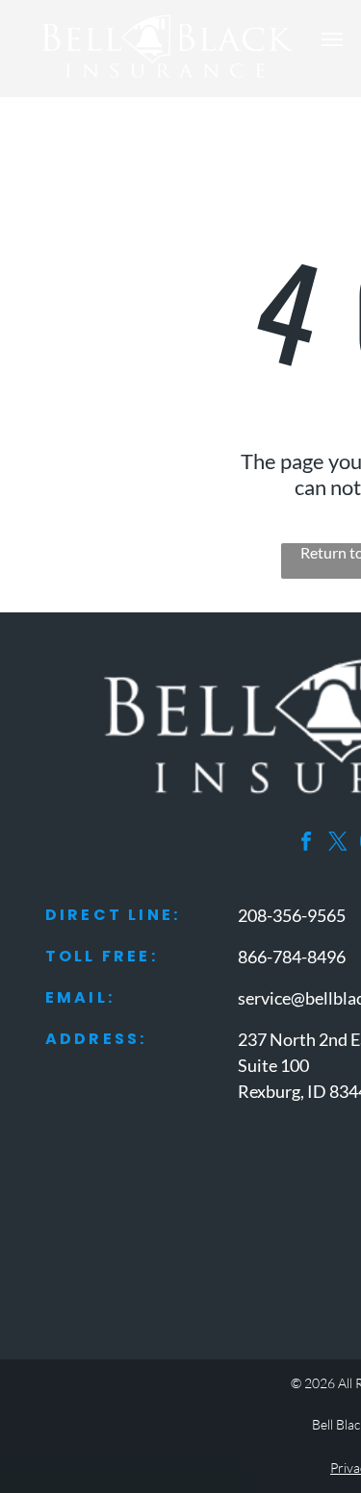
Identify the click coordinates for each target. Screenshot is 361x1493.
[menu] (332, 39)
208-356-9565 (292, 915)
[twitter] (337, 843)
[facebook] (306, 843)
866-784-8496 (292, 956)
